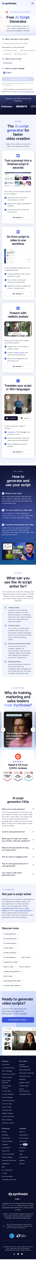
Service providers (7, 1176)
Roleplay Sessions (7, 1113)
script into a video (18, 515)
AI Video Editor (6, 1091)
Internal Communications (24, 1090)
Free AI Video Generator (6, 1081)
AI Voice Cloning (7, 1097)
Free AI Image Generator (6, 1087)
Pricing (4, 1132)
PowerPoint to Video (8, 1074)
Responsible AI (24, 1135)
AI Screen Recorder (8, 1100)
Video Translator (7, 1120)
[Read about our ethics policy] (22, 1235)
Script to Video (6, 1107)
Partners (22, 1163)
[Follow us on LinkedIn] (18, 1254)
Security (21, 1151)
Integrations (5, 1163)
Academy (5, 1144)
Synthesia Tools (7, 1110)
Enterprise (5, 1135)
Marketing (22, 1079)
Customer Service (25, 1076)
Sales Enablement (24, 1070)
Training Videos (24, 1086)
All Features (6, 1064)
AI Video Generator (11, 1205)
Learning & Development (24, 1065)
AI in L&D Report (7, 1170)
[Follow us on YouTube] (22, 1254)
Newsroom (22, 1148)
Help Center (5, 1151)
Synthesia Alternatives (9, 1160)
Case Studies (6, 1138)
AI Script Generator (8, 1116)
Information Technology (26, 1073)
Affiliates (22, 1160)
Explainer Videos (24, 1082)
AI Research (23, 1141)
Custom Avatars (7, 1077)
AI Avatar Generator (8, 1068)
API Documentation (8, 1154)
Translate (10, 432)
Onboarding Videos (25, 1094)
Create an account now (25, 91)
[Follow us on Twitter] (14, 1254)
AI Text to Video (7, 1104)
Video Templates (7, 1141)
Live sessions (6, 1148)
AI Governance (24, 1138)
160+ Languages (7, 1071)
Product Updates (7, 1157)
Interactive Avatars (8, 1123)
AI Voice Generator (8, 1094)
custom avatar (19, 352)
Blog (3, 1167)
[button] (18, 63)
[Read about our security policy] (11, 1235)
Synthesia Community (9, 1179)
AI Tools (4, 1173)
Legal (20, 1154)
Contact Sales (23, 1157)
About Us (22, 1132)
